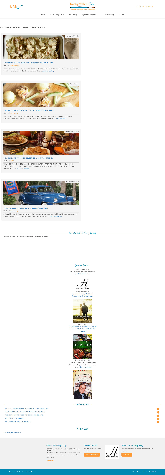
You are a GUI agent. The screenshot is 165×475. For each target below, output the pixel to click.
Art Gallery (73, 15)
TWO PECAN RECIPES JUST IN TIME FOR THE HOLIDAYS (24, 415)
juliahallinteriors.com (82, 274)
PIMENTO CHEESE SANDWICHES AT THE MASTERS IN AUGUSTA (28, 110)
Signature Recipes (89, 15)
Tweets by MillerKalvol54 (12, 432)
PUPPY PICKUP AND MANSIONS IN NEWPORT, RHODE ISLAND (26, 408)
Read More (50, 460)
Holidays (16, 65)
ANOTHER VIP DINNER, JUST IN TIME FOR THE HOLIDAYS (25, 412)
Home (42, 15)
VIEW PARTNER (91, 454)
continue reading (48, 71)
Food (11, 65)
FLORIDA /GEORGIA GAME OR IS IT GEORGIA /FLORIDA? (25, 208)
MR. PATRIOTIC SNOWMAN (14, 418)
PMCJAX (154, 472)
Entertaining (14, 113)
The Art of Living (107, 15)
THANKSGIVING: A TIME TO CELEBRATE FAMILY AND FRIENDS (28, 158)
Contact (121, 15)
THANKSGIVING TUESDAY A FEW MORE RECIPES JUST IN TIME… (28, 63)
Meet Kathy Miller (57, 15)
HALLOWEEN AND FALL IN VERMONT (18, 421)
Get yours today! (85, 367)
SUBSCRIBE (126, 454)
